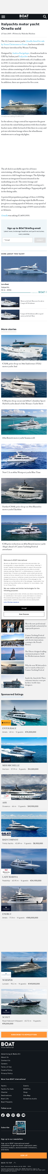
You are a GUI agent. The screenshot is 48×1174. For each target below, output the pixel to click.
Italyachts (23, 56)
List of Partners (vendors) (11, 602)
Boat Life (5, 1099)
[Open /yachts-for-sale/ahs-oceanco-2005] (24, 787)
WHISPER (7, 980)
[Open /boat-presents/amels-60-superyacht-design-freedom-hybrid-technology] (12, 681)
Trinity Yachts (7, 843)
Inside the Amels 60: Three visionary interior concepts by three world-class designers (35, 681)
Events (26, 1086)
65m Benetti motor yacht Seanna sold (18, 438)
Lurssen (5, 984)
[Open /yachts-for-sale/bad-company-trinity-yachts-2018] (24, 824)
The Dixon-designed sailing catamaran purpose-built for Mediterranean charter (35, 653)
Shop (25, 1092)
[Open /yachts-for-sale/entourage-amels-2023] (24, 713)
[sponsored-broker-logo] (6, 725)
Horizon (5, 769)
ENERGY (6, 914)
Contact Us (5, 1060)
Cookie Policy (6, 1070)
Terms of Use (6, 1067)
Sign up (24, 1155)
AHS (4, 802)
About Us (5, 1057)
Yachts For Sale (7, 1089)
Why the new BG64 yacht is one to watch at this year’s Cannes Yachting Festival (35, 667)
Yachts (4, 1086)
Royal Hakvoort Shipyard (12, 1021)
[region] (24, 587)
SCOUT (6, 1017)
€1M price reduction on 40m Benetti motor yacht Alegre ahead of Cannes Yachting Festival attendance (24, 546)
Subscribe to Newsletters (24, 1035)
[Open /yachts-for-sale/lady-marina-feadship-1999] (24, 861)
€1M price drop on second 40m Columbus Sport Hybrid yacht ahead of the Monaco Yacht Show (23, 402)
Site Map (26, 1095)
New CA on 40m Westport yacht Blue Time (21, 472)
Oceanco (6, 806)
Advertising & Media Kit (10, 1054)
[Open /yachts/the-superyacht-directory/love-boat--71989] (24, 269)
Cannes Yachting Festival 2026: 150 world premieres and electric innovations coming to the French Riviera (35, 640)
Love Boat (5, 284)
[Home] (23, 17)
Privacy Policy (7, 1073)
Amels (4, 732)
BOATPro (27, 1089)
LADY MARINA (10, 877)
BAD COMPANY (10, 839)
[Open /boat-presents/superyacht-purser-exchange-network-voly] (12, 626)
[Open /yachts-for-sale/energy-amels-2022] (24, 898)
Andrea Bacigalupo (20, 53)
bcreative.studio (30, 1099)
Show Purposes (24, 614)
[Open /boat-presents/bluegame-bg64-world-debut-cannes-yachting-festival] (12, 667)
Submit (40, 240)
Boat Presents (7, 1102)
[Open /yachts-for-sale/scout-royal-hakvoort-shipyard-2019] (24, 1002)
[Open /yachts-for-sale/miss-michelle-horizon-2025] (24, 750)
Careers (4, 1064)
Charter (4, 1092)
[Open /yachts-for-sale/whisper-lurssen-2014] (24, 964)
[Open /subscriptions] (17, 1128)
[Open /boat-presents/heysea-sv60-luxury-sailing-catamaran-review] (12, 653)
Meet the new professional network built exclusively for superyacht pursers (36, 625)
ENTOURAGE (9, 728)
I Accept (24, 608)
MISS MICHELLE (11, 765)
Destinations (6, 1095)
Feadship (6, 880)
